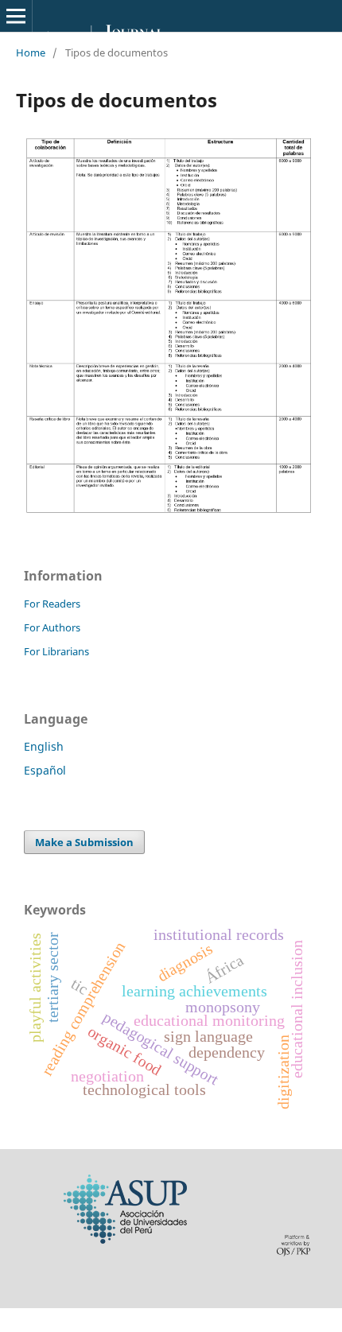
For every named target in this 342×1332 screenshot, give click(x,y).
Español (45, 770)
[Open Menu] (16, 16)
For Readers (52, 603)
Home (30, 52)
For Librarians (56, 651)
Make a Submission (84, 842)
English (44, 746)
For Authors (52, 627)
